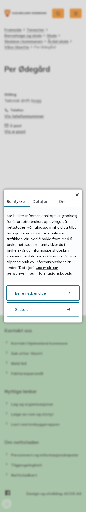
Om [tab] (62, 201)
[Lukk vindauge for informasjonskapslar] (77, 194)
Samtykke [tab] (16, 201)
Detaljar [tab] (40, 201)
